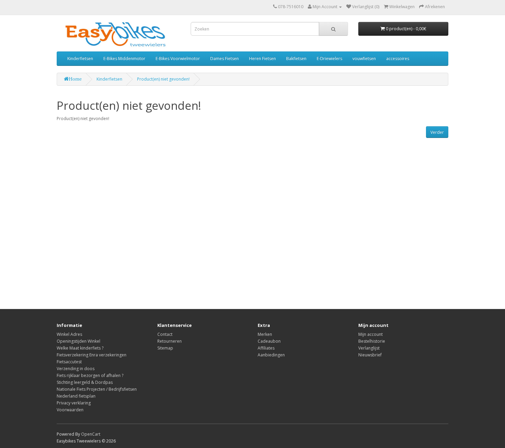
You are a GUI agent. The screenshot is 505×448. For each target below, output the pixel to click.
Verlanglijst (369, 348)
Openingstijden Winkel (78, 341)
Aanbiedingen (271, 355)
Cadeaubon (269, 341)
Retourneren (169, 341)
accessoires (397, 58)
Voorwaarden (70, 410)
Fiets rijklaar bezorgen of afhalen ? (90, 375)
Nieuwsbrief (370, 355)
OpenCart (90, 434)
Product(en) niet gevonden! (163, 79)
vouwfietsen (364, 58)
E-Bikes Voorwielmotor (178, 58)
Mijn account (370, 334)
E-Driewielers (329, 58)
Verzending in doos (75, 369)
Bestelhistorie (371, 341)
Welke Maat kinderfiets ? (80, 348)
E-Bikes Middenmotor (124, 58)
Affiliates (266, 348)
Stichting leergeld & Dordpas (85, 382)
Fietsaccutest (69, 362)
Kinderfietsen (80, 58)
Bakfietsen (296, 58)
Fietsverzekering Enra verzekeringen (91, 355)
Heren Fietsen (262, 58)
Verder (437, 132)
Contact (164, 334)
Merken (265, 334)
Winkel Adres (69, 334)
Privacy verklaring (74, 403)
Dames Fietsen (224, 58)
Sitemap (165, 348)
